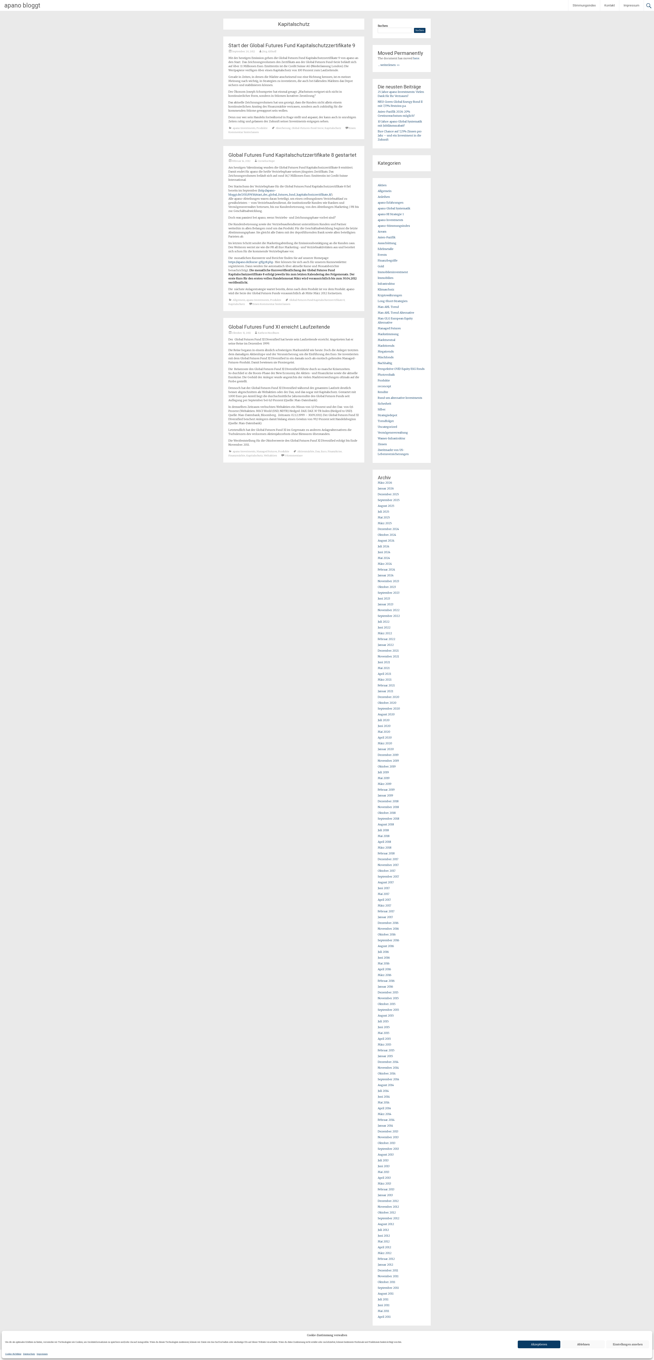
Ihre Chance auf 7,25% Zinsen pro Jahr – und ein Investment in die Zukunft (400, 135)
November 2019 (388, 760)
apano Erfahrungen (390, 202)
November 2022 (389, 610)
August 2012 (386, 1224)
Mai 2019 (384, 778)
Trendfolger (386, 421)
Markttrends (386, 345)
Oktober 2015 (386, 1004)
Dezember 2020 (388, 697)
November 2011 (388, 1276)
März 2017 (384, 905)
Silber (382, 409)
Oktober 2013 (386, 1143)
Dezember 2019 (388, 755)
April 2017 (384, 899)
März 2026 (385, 482)
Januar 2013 (385, 1195)
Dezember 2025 (388, 494)
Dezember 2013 (388, 1131)
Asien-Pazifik (386, 237)
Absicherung (283, 128)
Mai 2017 (383, 894)
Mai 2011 (383, 1311)
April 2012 (384, 1247)
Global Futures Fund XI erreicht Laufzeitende (279, 327)
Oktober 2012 (387, 1212)
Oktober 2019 (387, 766)
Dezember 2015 (388, 992)
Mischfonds (386, 357)
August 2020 (386, 714)
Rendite (383, 392)
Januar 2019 (385, 795)
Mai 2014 (384, 1102)
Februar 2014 (386, 1119)
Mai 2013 (383, 1172)
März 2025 (385, 523)
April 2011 (384, 1316)
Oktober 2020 (387, 702)
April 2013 (384, 1177)
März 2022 (385, 633)
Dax (317, 451)
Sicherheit (384, 403)
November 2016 (388, 928)
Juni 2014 (384, 1096)
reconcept (384, 386)
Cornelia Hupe (266, 161)
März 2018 (384, 847)
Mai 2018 (384, 836)
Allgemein (239, 300)
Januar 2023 (385, 604)
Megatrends (386, 351)
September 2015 (388, 1009)
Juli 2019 (383, 772)
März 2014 (384, 1114)
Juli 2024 (383, 546)
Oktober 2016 (387, 934)
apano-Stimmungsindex (394, 225)
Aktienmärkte (305, 451)
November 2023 (388, 581)
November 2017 (388, 865)
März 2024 (385, 563)
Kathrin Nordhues (268, 332)
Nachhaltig (385, 363)
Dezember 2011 (388, 1270)
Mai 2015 (383, 1033)
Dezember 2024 (388, 529)
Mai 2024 (384, 558)
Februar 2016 (386, 980)
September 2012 (388, 1218)
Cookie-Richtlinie (13, 1354)
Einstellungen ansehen (628, 1344)
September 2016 (388, 940)
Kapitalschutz (333, 128)
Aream (382, 231)
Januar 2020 (386, 749)
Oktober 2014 (387, 1073)
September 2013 (388, 1148)
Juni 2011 (384, 1305)
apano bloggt (22, 5)
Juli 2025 (383, 511)
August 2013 (386, 1154)
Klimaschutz (386, 289)
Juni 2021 (384, 662)
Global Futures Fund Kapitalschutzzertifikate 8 (317, 300)
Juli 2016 (383, 952)
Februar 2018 (386, 853)
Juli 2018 (383, 830)
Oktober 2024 (387, 534)
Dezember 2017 (388, 859)
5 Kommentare (294, 455)
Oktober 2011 (386, 1282)
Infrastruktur (386, 283)
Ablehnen (583, 1344)
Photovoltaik (386, 374)
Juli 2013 (383, 1160)
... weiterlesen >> (389, 65)
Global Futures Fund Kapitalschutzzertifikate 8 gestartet (292, 155)
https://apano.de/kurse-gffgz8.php (250, 262)
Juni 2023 (384, 598)
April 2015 (384, 1038)
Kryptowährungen (390, 295)
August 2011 (386, 1293)
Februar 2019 (386, 789)
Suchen (383, 25)
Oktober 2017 (386, 870)
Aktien (382, 185)
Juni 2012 (384, 1235)
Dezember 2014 (388, 1062)
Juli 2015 (383, 1021)
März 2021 (385, 679)
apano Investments (244, 128)
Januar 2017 (385, 917)
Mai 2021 (384, 668)
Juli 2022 (384, 621)
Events (382, 254)
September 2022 (389, 616)
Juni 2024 (384, 552)
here (416, 58)
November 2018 (388, 807)
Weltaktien (270, 455)
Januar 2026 (386, 488)
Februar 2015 (386, 1050)
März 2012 (385, 1253)
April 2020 (385, 737)
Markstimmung (388, 334)
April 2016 (384, 969)
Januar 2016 (385, 986)
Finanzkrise (335, 451)
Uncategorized (387, 426)
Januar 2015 (385, 1056)
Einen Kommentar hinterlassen (271, 304)
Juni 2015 (384, 1027)
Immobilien (385, 278)
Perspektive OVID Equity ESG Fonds (401, 369)
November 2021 (388, 656)
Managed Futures (266, 451)
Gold (381, 266)
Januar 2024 (386, 575)
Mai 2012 (384, 1241)
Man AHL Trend (388, 307)
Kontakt (609, 5)
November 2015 (388, 998)
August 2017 (386, 882)
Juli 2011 (383, 1299)
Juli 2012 (383, 1230)
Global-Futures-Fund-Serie (308, 128)
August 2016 (386, 946)
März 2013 (384, 1183)
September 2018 (388, 818)
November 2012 (388, 1206)
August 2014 (386, 1085)
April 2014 (384, 1108)
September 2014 (388, 1079)
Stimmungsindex (584, 5)
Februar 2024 (386, 569)
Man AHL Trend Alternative (396, 312)
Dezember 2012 (388, 1201)
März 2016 (384, 975)
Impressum (42, 1354)
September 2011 (388, 1287)
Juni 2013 (384, 1166)
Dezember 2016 (388, 923)
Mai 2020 (384, 731)
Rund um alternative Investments (400, 397)
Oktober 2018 (387, 813)
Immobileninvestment (393, 272)
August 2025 (386, 506)
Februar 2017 (386, 911)
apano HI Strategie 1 (391, 214)
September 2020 (389, 708)
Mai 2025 (384, 517)
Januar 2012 (385, 1264)
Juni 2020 (384, 726)
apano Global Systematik (394, 208)
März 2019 (384, 784)
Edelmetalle (385, 249)
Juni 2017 (384, 888)
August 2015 (386, 1015)
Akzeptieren (539, 1344)
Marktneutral (386, 340)
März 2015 (384, 1044)
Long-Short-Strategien (393, 301)
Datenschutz (29, 1354)
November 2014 (388, 1067)
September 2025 (389, 500)
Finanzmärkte (236, 455)
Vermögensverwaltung (393, 432)
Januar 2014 (385, 1125)
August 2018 (386, 824)
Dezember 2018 (388, 801)
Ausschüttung (387, 243)
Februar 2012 (386, 1259)
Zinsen (382, 444)
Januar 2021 (385, 691)
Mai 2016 (384, 963)
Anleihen (384, 196)
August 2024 (386, 540)
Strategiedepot (387, 415)
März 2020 (385, 743)
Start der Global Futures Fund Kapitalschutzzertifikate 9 (291, 45)
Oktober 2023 (387, 587)
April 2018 (384, 841)
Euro (324, 451)
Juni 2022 (384, 627)
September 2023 (388, 592)
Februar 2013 (386, 1189)
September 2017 (388, 876)
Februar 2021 (386, 685)
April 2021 (384, 673)
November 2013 (388, 1137)
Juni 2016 (384, 957)
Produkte (262, 128)
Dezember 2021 (388, 650)
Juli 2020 (384, 720)
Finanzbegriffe (388, 260)
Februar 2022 (386, 639)
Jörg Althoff (269, 51)
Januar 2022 (386, 645)
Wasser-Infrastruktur (391, 438)
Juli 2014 (383, 1091)
